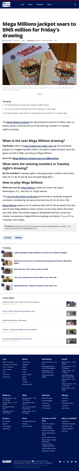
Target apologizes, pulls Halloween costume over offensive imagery (40, 253)
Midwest (6, 395)
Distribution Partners (69, 424)
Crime (24, 372)
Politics (24, 369)
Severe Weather (47, 401)
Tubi (3, 372)
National (25, 365)
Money (18, 237)
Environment (46, 406)
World (24, 367)
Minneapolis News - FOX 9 (9, 408)
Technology (6, 426)
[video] (71, 304)
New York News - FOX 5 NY (49, 363)
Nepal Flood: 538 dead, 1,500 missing (14, 320)
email (75, 461)
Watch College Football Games (47, 427)
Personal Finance (67, 403)
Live (4, 359)
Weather (46, 395)
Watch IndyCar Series (49, 437)
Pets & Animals (27, 426)
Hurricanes (45, 403)
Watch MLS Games (48, 451)
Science (5, 418)
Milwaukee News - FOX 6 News (8, 412)
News (24, 359)
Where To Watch (8, 362)
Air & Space (6, 421)
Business (65, 401)
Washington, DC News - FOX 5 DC (48, 372)
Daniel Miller (8, 41)
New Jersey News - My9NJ (48, 376)
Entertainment (27, 384)
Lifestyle (25, 382)
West (24, 395)
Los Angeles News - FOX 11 (28, 403)
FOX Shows (6, 377)
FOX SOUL (5, 374)
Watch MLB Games (48, 431)
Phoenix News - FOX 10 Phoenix (29, 399)
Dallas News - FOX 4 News (68, 380)
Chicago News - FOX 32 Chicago (9, 399)
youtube (60, 461)
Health (24, 379)
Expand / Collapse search (75, 4)
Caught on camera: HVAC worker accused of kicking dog (20, 302)
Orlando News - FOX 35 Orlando (68, 367)
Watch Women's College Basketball (48, 445)
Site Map (65, 431)
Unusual (25, 424)
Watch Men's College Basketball (49, 441)
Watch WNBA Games (49, 448)
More (49, 4)
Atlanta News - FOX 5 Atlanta (69, 363)
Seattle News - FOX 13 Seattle (28, 412)
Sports (24, 377)
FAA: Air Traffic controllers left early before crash (18, 311)
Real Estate (65, 408)
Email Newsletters (68, 429)
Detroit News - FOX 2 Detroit (9, 403)
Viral (24, 418)
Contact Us (65, 421)
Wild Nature (6, 429)
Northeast (47, 359)
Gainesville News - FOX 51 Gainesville (68, 376)
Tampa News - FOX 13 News (68, 372)
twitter (71, 461)
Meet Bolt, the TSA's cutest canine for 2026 (31, 269)
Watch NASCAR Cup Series (48, 434)
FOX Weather (6, 369)
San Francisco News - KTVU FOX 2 (29, 408)
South (64, 359)
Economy (65, 398)
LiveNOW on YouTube (9, 365)
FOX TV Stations (7, 367)
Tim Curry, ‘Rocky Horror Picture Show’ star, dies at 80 (35, 277)
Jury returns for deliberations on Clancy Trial (17, 339)
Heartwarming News (29, 421)
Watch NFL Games (48, 424)
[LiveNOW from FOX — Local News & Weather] (9, 4)
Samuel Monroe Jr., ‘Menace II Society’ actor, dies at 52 (35, 286)
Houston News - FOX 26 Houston (69, 385)
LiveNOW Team (67, 426)
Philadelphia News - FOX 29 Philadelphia (48, 367)
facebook (64, 461)
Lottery (23, 41)
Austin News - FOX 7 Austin (68, 389)
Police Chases (26, 374)
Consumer (65, 406)
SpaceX (4, 424)
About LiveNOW (69, 418)
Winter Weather (47, 398)
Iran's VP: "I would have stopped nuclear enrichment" (19, 329)
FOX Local (16, 41)
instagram (68, 461)
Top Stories (26, 362)
